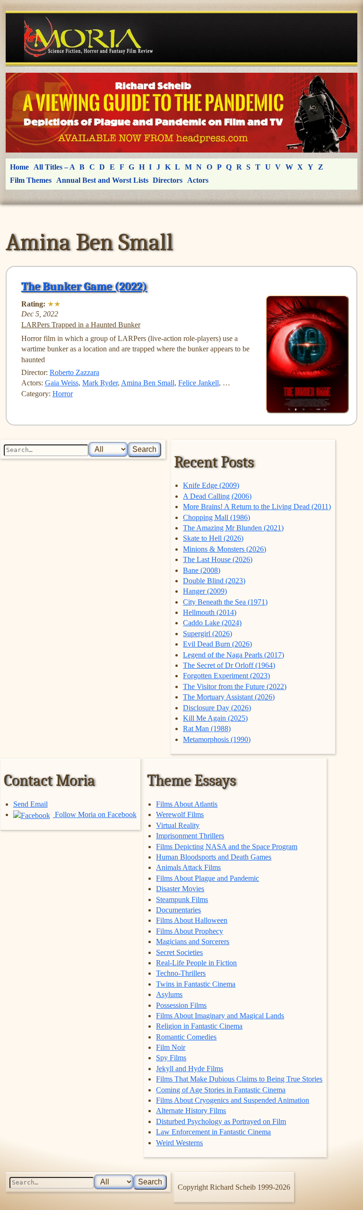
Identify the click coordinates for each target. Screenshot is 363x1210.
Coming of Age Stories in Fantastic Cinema (220, 1090)
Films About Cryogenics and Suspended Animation (232, 1100)
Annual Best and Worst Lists (102, 180)
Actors (197, 180)
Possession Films (181, 1005)
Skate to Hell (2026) (213, 538)
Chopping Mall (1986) (216, 517)
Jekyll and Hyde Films (189, 1069)
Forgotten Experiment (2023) (226, 676)
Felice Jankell (198, 383)
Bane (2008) (201, 570)
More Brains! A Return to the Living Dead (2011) (257, 507)
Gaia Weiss (61, 383)
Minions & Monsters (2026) (224, 549)
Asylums (169, 994)
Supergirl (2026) (207, 634)
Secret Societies (179, 952)
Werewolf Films (180, 814)
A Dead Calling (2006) (217, 496)
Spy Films (171, 1058)
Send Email (30, 804)
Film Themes (31, 180)
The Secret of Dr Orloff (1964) (229, 665)
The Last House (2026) (217, 559)
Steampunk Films (182, 899)
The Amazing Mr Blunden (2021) (233, 528)
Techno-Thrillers (181, 973)
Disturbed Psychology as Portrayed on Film (221, 1121)
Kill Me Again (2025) (215, 718)
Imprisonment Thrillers (190, 836)
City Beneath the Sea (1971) (225, 602)
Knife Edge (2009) (211, 485)
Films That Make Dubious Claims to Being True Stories (239, 1079)
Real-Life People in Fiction (196, 963)
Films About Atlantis (186, 804)
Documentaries (178, 910)
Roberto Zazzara (74, 372)
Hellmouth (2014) (209, 612)
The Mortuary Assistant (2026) (229, 697)
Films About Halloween (191, 920)
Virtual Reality (177, 825)
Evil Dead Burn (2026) (217, 644)
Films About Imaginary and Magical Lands (220, 1016)
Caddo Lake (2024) (212, 623)
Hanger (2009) (205, 591)
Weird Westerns (179, 1143)
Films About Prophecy (189, 931)
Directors (167, 180)
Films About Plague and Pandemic (207, 878)
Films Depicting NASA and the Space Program (226, 847)
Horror (62, 394)
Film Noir (170, 1047)
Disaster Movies (180, 889)
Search (144, 449)
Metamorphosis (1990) (217, 739)
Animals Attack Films (188, 867)
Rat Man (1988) (207, 728)
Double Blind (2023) (214, 581)
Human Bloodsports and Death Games (213, 857)
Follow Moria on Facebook (95, 814)
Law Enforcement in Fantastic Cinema (213, 1132)
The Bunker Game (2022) (84, 286)
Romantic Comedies (186, 1037)
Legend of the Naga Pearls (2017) (233, 655)
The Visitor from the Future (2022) (234, 686)
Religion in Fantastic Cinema (199, 1026)
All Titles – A (54, 167)
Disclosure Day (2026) (217, 708)
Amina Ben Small (147, 383)
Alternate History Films (191, 1111)
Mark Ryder (100, 383)
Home (19, 167)
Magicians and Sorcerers (192, 941)
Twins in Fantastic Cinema (195, 984)
